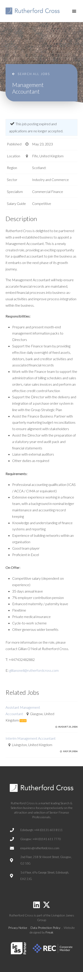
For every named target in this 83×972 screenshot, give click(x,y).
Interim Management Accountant (31, 738)
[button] (74, 11)
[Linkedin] (36, 904)
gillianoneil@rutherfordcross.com (34, 670)
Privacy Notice (17, 928)
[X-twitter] (46, 904)
